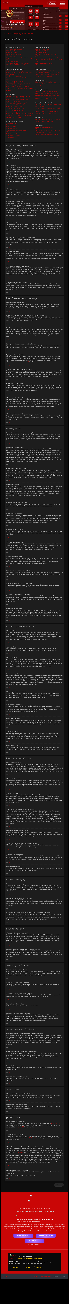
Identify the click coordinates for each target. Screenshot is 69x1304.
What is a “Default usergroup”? (44, 63)
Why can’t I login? (11, 56)
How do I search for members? (44, 97)
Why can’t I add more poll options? (16, 103)
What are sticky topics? (13, 133)
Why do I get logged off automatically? (17, 63)
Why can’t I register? (12, 52)
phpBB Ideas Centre (33, 1138)
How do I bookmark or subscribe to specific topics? (47, 109)
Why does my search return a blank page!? (48, 95)
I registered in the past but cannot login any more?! (19, 58)
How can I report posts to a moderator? (17, 112)
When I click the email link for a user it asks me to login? (20, 89)
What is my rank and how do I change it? (18, 86)
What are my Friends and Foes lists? (45, 82)
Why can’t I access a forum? (14, 106)
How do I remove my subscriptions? (45, 113)
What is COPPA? (11, 50)
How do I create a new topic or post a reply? (19, 96)
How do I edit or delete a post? (15, 98)
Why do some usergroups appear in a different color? (49, 60)
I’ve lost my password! (12, 61)
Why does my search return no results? (46, 93)
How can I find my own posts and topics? (47, 98)
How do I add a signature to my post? (17, 99)
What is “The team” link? (42, 65)
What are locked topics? (13, 135)
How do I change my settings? (15, 71)
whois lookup (20, 1152)
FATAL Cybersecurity (35, 1244)
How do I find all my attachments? (45, 121)
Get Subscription (23, 1236)
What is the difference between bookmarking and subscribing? (48, 105)
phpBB (27, 362)
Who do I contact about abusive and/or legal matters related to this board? (48, 131)
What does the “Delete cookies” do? (16, 65)
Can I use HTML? (11, 125)
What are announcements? (14, 132)
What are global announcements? (16, 130)
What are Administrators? (42, 49)
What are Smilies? (11, 126)
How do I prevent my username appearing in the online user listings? (19, 73)
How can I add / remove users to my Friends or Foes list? (48, 84)
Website (38, 1267)
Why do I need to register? (14, 49)
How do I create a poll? (13, 101)
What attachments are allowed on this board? (48, 119)
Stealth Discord (34, 1241)
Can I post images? (12, 128)
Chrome (15, 1267)
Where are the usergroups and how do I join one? (48, 55)
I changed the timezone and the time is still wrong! (19, 78)
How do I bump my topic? (13, 117)
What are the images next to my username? (19, 83)
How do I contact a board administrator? (47, 134)
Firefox (28, 1267)
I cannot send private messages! (44, 71)
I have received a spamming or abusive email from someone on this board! (48, 75)
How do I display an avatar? (14, 85)
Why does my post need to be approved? (18, 115)
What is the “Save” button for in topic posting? (19, 113)
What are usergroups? (41, 52)
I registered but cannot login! (14, 54)
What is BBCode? (11, 123)
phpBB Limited (55, 1123)
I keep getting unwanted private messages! (47, 72)
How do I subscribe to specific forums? (46, 111)
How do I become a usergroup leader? (46, 58)
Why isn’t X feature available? (43, 129)
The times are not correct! (14, 76)
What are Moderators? (41, 50)
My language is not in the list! (15, 81)
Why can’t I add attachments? (15, 108)
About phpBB (20, 1127)
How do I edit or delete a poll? (15, 105)
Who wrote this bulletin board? (44, 127)
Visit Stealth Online (46, 1236)
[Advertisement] (34, 1291)
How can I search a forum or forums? (46, 91)
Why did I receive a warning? (14, 110)
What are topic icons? (12, 137)
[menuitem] (5, 3)
